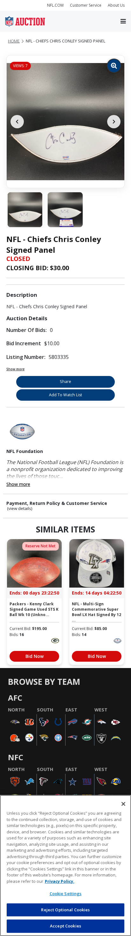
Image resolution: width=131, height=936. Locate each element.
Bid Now (34, 656)
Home (14, 41)
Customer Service (85, 5)
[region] (65, 865)
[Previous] (17, 121)
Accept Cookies (65, 926)
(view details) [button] (19, 508)
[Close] (123, 804)
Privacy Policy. (59, 881)
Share (65, 381)
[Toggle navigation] (123, 21)
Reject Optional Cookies (65, 910)
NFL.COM (55, 5)
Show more (15, 369)
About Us (116, 5)
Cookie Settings (66, 893)
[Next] (114, 121)
